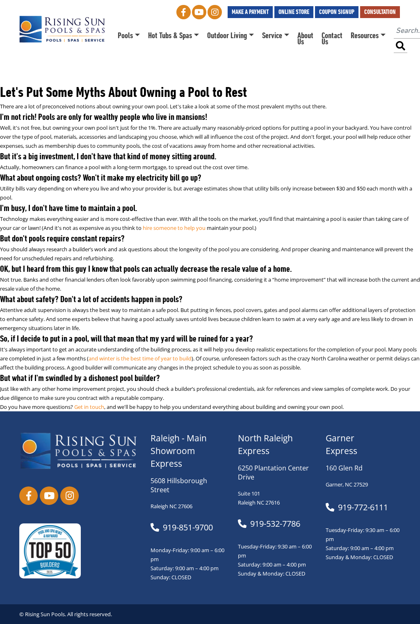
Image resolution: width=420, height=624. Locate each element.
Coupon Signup (336, 12)
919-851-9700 (188, 527)
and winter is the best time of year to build (140, 358)
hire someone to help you (174, 228)
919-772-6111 (363, 507)
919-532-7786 (275, 523)
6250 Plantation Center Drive (273, 472)
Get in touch (89, 407)
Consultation (380, 12)
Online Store (293, 12)
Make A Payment (250, 12)
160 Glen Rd (344, 468)
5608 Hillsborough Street (179, 485)
